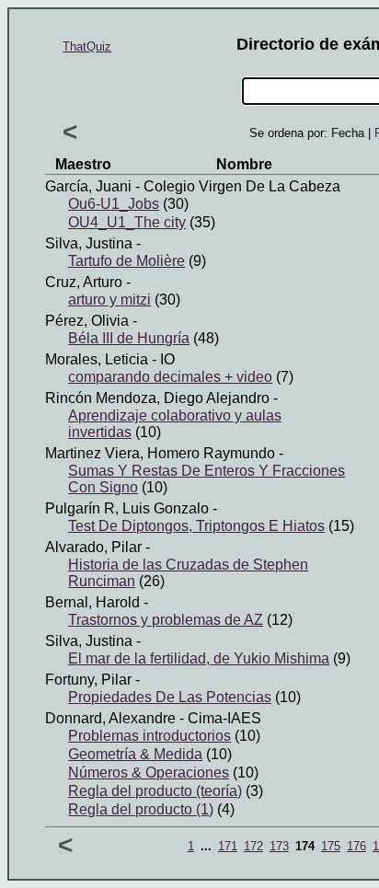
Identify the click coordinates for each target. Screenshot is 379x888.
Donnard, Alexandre (110, 718)
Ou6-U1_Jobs (113, 204)
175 (330, 846)
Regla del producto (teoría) (155, 791)
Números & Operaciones (148, 772)
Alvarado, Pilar (93, 547)
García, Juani (88, 186)
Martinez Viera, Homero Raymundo (160, 453)
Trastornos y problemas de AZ (165, 620)
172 (253, 846)
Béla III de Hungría (129, 338)
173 (279, 846)
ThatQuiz (87, 46)
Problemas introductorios (149, 736)
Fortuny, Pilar (88, 679)
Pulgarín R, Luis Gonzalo (127, 508)
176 (356, 846)
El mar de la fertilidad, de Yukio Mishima (198, 658)
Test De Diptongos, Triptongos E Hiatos (196, 526)
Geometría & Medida (135, 754)
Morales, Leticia (96, 359)
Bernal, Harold (92, 602)
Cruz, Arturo (83, 282)
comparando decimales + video (170, 377)
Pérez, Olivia (87, 321)
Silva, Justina (88, 243)
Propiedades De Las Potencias (169, 697)
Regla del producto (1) (140, 809)
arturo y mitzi (109, 299)
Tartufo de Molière (126, 261)
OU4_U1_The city (127, 222)
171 (227, 846)
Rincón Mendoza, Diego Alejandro (157, 398)
